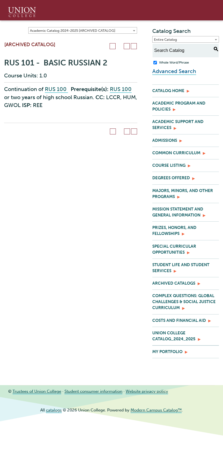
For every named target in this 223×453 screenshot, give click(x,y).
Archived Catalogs (173, 283)
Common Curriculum (176, 152)
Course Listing (168, 165)
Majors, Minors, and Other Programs (182, 193)
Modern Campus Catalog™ (156, 410)
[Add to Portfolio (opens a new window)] (113, 46)
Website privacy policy (147, 391)
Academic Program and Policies (178, 106)
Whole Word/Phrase (174, 62)
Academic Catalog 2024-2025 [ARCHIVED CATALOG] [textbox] (72, 31)
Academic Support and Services (177, 124)
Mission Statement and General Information (177, 212)
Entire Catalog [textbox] (165, 39)
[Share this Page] (120, 46)
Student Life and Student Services (180, 267)
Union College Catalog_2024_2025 (174, 336)
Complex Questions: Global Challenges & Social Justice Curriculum (184, 301)
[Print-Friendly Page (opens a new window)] (127, 46)
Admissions (164, 140)
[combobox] (82, 30)
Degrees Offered (171, 177)
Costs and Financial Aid (179, 320)
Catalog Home (168, 90)
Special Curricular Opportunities (174, 249)
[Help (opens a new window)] (134, 46)
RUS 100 (56, 89)
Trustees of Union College (37, 391)
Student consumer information (93, 391)
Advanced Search (174, 71)
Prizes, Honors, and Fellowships (174, 230)
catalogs (54, 410)
